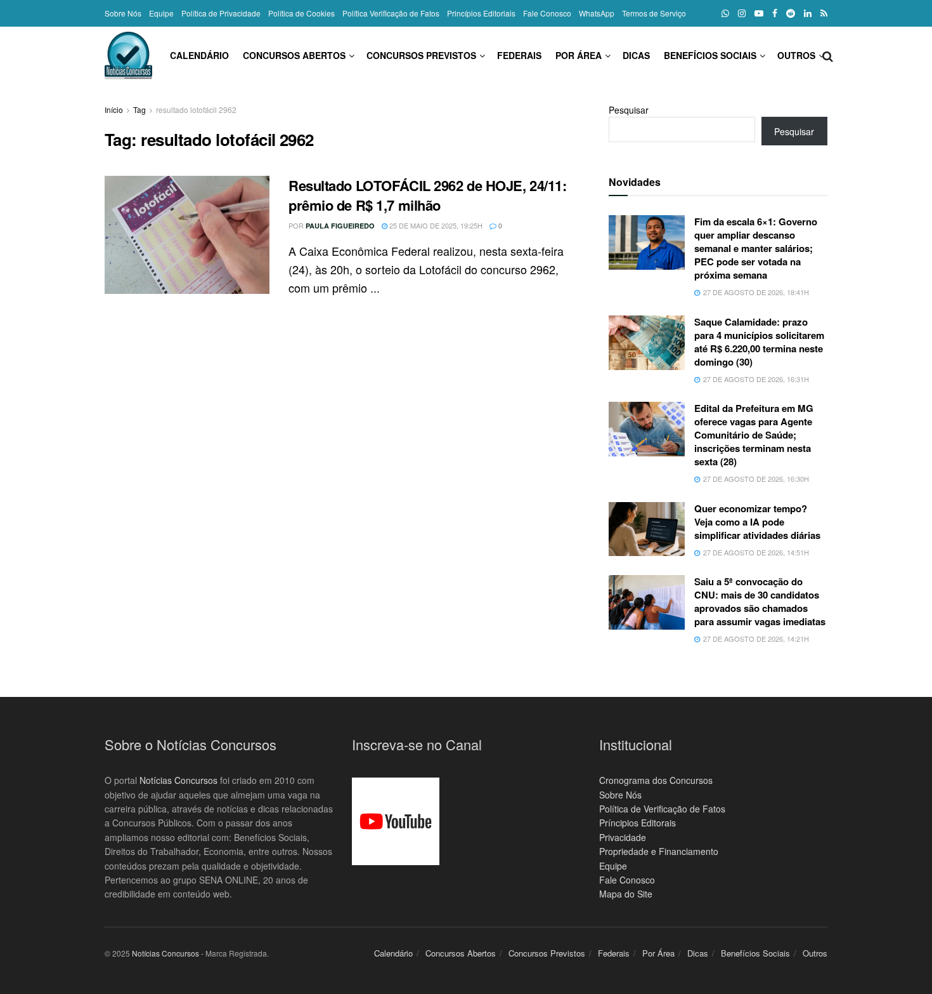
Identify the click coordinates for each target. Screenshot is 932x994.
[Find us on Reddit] (790, 13)
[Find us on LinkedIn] (808, 13)
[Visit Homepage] (128, 55)
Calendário (199, 55)
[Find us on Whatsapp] (725, 13)
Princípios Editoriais (481, 13)
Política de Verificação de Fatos (662, 808)
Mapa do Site (625, 893)
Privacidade (622, 837)
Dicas (636, 55)
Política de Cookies (301, 13)
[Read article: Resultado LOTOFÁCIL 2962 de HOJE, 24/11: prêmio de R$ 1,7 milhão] (187, 235)
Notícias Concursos (178, 780)
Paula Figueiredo (340, 225)
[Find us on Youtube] (758, 13)
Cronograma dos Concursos (656, 780)
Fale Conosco (547, 13)
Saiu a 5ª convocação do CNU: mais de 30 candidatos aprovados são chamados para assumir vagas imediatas (759, 601)
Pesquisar (629, 109)
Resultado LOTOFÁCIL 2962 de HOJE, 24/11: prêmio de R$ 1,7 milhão (427, 195)
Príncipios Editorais (637, 822)
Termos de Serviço (654, 13)
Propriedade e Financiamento (658, 851)
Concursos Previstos (421, 55)
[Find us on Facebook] (774, 13)
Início (114, 109)
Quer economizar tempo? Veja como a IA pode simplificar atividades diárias (757, 521)
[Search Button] (827, 55)
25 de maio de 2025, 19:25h (434, 225)
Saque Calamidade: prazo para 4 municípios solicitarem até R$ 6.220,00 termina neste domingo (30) (759, 342)
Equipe (161, 13)
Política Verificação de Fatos (390, 13)
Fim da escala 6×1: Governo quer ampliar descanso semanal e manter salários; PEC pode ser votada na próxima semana (755, 248)
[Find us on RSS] (823, 13)
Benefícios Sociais (710, 55)
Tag (139, 109)
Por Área (578, 55)
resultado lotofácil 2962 (196, 109)
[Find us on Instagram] (742, 13)
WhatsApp (596, 13)
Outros (796, 55)
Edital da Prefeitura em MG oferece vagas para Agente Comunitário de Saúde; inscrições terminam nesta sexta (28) (753, 434)
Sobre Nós (123, 13)
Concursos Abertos (294, 55)
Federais (519, 55)
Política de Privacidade (221, 13)
